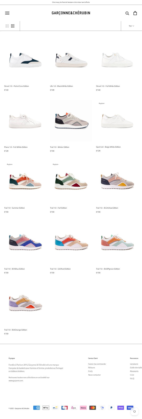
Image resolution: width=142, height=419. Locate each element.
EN (138, 7)
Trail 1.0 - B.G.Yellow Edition (107, 207)
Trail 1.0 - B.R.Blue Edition (14, 268)
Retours (91, 367)
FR (135, 7)
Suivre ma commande (97, 364)
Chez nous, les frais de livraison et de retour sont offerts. (71, 2)
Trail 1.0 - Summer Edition (14, 207)
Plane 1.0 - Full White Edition (16, 147)
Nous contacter (94, 375)
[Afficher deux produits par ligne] (7, 26)
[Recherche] (127, 13)
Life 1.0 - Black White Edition (61, 86)
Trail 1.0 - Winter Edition (59, 147)
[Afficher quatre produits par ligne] (12, 26)
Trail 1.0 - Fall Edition (58, 207)
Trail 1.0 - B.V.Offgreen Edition (108, 268)
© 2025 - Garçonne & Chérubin (19, 408)
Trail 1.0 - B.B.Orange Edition (15, 329)
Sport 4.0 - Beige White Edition (108, 146)
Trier (130, 26)
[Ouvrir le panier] (135, 13)
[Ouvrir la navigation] (7, 13)
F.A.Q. (90, 371)
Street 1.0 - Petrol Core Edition (16, 86)
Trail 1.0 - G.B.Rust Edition (60, 268)
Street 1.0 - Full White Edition (108, 86)
